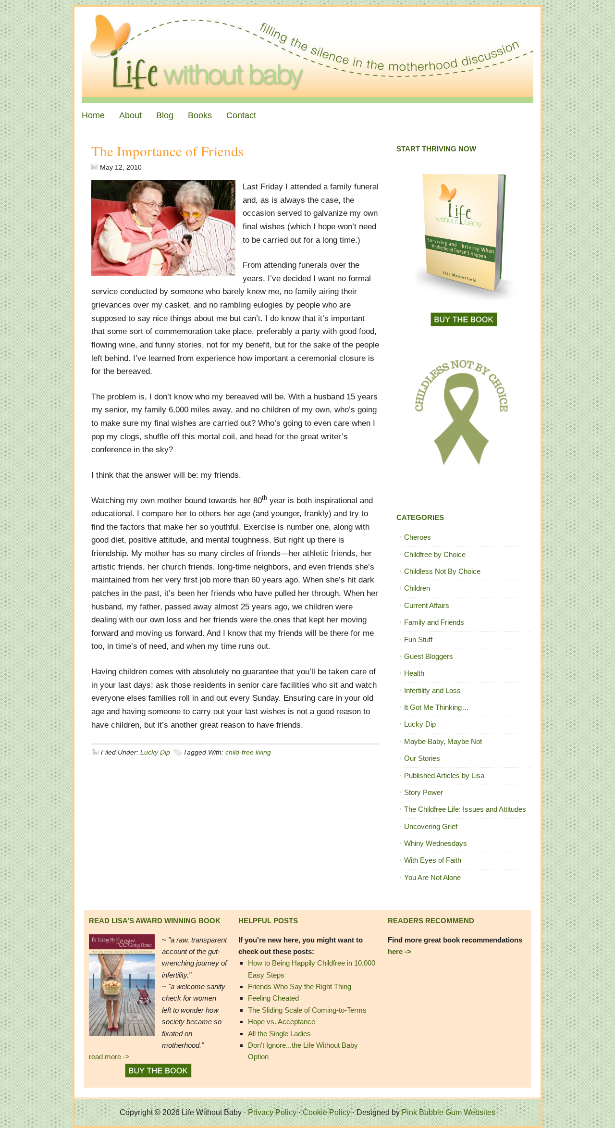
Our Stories (422, 758)
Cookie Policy (326, 1112)
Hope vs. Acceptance (281, 1021)
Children (417, 588)
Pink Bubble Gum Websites (448, 1112)
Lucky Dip (155, 752)
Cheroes (417, 537)
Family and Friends (434, 622)
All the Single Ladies (279, 1033)
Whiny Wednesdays (435, 843)
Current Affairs (426, 605)
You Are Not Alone (432, 877)
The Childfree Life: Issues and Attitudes (465, 809)
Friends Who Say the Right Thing (299, 986)
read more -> (109, 1057)
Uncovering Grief (430, 826)
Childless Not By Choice (442, 571)
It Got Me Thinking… (436, 707)
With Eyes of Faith (432, 860)
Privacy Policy (272, 1112)
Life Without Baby (307, 55)
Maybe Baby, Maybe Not (443, 741)
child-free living (248, 752)
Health (414, 673)
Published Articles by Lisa (444, 775)
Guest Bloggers (428, 656)
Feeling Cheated (273, 998)
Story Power (423, 792)
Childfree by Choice (435, 554)
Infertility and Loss (432, 690)
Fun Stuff (418, 639)
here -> (399, 951)
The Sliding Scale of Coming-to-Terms (307, 1010)
